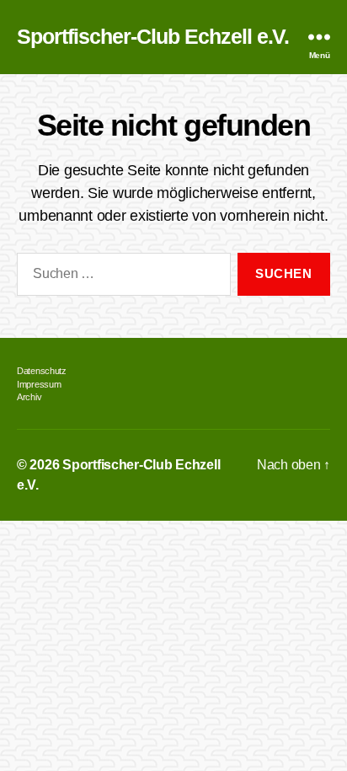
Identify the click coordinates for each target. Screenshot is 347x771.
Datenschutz (42, 371)
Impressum (39, 384)
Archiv (29, 397)
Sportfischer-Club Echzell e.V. (153, 37)
